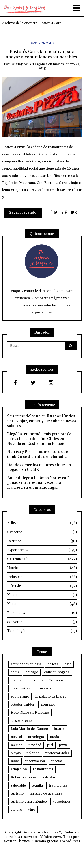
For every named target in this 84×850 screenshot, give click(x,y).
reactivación (35, 761)
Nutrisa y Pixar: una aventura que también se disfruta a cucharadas (37, 454)
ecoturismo (20, 696)
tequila (37, 785)
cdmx (15, 672)
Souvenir (42, 622)
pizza (63, 745)
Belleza (42, 523)
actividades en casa (26, 664)
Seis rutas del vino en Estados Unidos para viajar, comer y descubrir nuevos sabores (41, 421)
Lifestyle (42, 586)
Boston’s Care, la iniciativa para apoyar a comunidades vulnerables (42, 54)
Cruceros (42, 532)
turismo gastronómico (29, 801)
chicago (32, 672)
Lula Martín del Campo (29, 728)
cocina (16, 680)
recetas (56, 761)
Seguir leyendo (23, 212)
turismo (17, 793)
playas (16, 753)
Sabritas (48, 777)
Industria (42, 577)
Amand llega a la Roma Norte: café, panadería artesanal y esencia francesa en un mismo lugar (39, 482)
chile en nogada (56, 672)
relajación (19, 769)
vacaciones (62, 801)
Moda (42, 604)
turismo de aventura (46, 793)
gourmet (48, 704)
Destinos (42, 541)
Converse (56, 680)
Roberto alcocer (23, 777)
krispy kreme (21, 720)
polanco (33, 753)
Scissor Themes (17, 841)
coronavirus (20, 688)
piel (50, 745)
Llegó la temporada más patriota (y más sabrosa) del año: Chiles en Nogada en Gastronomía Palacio (39, 439)
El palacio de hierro (50, 696)
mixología (36, 737)
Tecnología (42, 631)
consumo (35, 680)
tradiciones (58, 785)
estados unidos (23, 704)
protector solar (57, 753)
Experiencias (42, 550)
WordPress (71, 841)
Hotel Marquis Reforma (30, 712)
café (68, 664)
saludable (18, 785)
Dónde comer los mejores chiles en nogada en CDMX (39, 467)
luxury (59, 728)
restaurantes (43, 769)
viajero (16, 809)
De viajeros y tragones (29, 64)
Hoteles (42, 568)
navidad (34, 745)
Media (42, 595)
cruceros (44, 688)
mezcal (16, 737)
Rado (15, 761)
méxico (16, 745)
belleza (52, 664)
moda (54, 737)
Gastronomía (42, 43)
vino (31, 809)
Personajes (42, 612)
